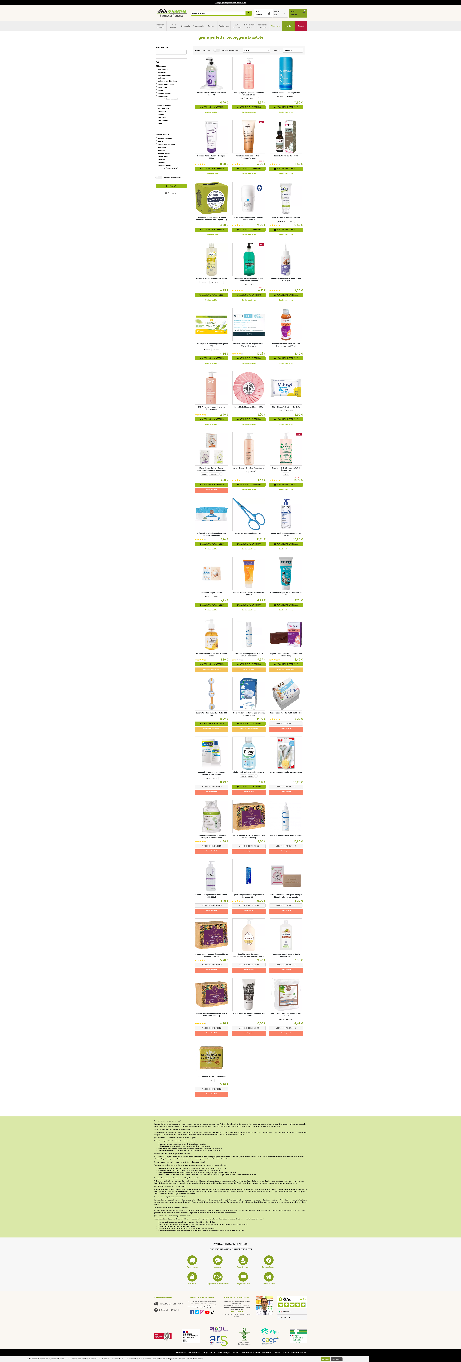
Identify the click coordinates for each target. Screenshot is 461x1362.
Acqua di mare (163, 108)
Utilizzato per (161, 66)
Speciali (301, 26)
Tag (157, 62)
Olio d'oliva (162, 117)
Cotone (161, 114)
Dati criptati (192, 1284)
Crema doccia (163, 96)
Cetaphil (161, 162)
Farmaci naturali (173, 26)
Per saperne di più (172, 99)
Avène (160, 141)
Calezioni (161, 78)
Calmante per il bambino (167, 81)
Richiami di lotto (267, 1352)
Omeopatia (185, 26)
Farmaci (211, 26)
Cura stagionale (237, 26)
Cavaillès (161, 159)
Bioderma (162, 150)
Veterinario (275, 26)
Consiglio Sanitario (208, 1352)
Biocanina (162, 147)
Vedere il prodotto (286, 723)
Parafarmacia (224, 26)
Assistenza (162, 72)
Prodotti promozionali (172, 177)
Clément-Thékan (164, 165)
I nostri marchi (162, 134)
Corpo (160, 90)
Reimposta (172, 193)
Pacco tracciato (192, 1267)
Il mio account (259, 13)
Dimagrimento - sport (249, 26)
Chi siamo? (285, 1352)
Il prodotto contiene (163, 105)
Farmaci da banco (269, 1284)
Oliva (160, 123)
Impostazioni (336, 1359)
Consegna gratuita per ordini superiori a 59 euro (230, 3)
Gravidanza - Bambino (263, 26)
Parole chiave (162, 47)
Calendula (162, 111)
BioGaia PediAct (164, 153)
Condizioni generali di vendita (250, 1352)
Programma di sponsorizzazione (218, 1284)
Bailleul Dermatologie (166, 144)
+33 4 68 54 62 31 (237, 1312)
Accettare (325, 1359)
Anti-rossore (163, 69)
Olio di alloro (163, 120)
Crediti (277, 1352)
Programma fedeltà (243, 1284)
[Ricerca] (249, 13)
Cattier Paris (163, 156)
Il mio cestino (294, 13)
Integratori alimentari (160, 26)
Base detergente (164, 75)
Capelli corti (162, 87)
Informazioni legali (223, 1352)
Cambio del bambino (166, 84)
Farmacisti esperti (243, 1267)
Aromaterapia (198, 26)
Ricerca (172, 186)
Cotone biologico (164, 93)
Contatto (235, 1352)
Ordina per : (277, 50)
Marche (288, 26)
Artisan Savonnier (165, 138)
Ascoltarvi (217, 1267)
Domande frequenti (268, 1267)
